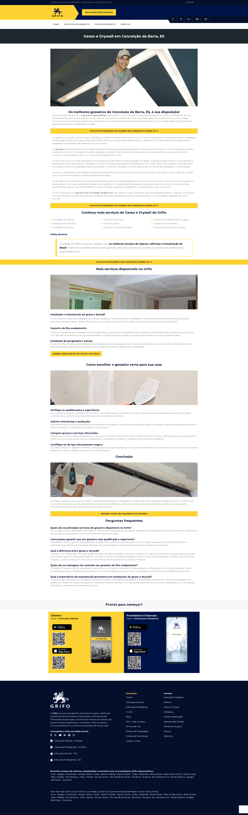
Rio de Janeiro (102, 777)
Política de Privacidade (137, 731)
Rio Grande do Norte (120, 777)
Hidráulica (168, 712)
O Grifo (129, 712)
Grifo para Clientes (135, 702)
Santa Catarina (178, 777)
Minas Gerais (156, 774)
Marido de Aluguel (173, 726)
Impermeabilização (173, 716)
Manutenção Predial (174, 721)
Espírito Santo (124, 774)
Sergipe (190, 777)
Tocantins (66, 780)
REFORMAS (87, 2)
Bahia (89, 774)
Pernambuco (72, 777)
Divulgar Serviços (105, 24)
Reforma (168, 736)
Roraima (146, 777)
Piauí (82, 777)
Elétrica (167, 702)
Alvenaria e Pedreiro (174, 697)
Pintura (167, 731)
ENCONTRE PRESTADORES (99, 12)
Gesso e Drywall (171, 707)
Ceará (96, 774)
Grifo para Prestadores (137, 707)
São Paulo (56, 780)
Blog (128, 716)
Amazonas (71, 774)
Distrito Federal (108, 774)
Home (56, 24)
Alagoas (61, 774)
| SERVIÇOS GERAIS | (60, 2)
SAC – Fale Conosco (135, 721)
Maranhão (144, 774)
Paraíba (60, 777)
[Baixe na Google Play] (62, 624)
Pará (53, 777)
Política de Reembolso (137, 736)
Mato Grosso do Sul (172, 774)
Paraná (89, 777)
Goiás (134, 774)
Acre (53, 774)
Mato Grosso (190, 774)
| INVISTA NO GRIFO (103, 2)
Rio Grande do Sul (160, 777)
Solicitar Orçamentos (77, 24)
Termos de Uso (133, 726)
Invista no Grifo (133, 741)
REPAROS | (76, 2)
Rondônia (136, 777)
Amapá (81, 774)
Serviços (126, 24)
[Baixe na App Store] (62, 648)
